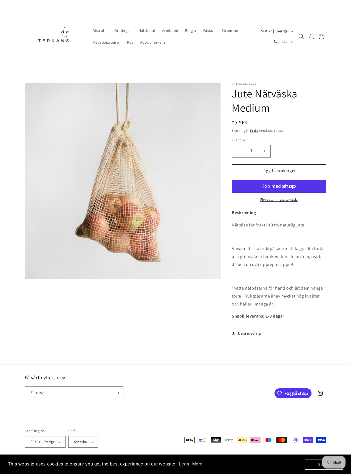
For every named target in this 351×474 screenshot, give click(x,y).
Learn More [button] (191, 464)
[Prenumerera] (117, 392)
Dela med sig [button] (249, 333)
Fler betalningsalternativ (279, 199)
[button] (301, 36)
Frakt (254, 130)
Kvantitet (239, 140)
